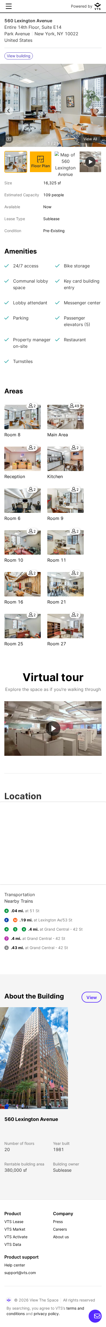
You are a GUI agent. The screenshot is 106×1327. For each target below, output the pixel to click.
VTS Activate (15, 1236)
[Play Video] (53, 728)
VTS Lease (13, 1221)
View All (90, 139)
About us (61, 1236)
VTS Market (14, 1229)
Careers (60, 1229)
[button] (53, 106)
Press (58, 1221)
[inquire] (95, 1316)
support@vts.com (20, 1272)
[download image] (8, 138)
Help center (14, 1265)
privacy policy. (47, 1313)
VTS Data (12, 1244)
